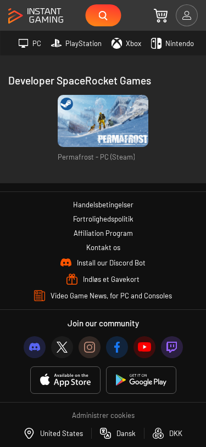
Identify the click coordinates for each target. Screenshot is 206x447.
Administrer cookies (103, 415)
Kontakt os (103, 247)
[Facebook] (117, 347)
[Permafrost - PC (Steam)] (103, 121)
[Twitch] (172, 347)
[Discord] (35, 347)
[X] (62, 347)
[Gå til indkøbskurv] (161, 15)
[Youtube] (144, 347)
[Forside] (35, 16)
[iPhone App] (65, 380)
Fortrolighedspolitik (103, 218)
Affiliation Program (103, 233)
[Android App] (141, 380)
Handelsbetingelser (103, 204)
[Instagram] (90, 347)
